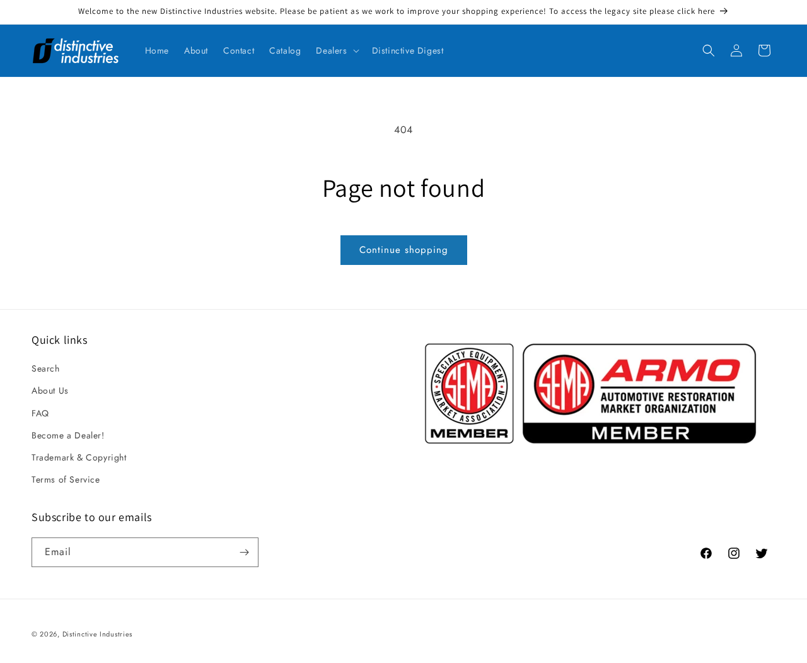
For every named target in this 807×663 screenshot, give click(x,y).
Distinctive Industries (97, 634)
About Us (50, 390)
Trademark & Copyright (79, 457)
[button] (336, 50)
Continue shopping (403, 250)
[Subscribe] (244, 552)
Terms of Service (66, 479)
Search (46, 368)
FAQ (40, 413)
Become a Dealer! (68, 435)
